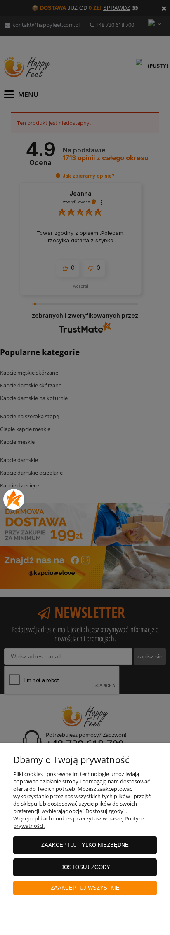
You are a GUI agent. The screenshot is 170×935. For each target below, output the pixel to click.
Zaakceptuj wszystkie (85, 888)
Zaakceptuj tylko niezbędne (85, 845)
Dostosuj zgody (85, 867)
